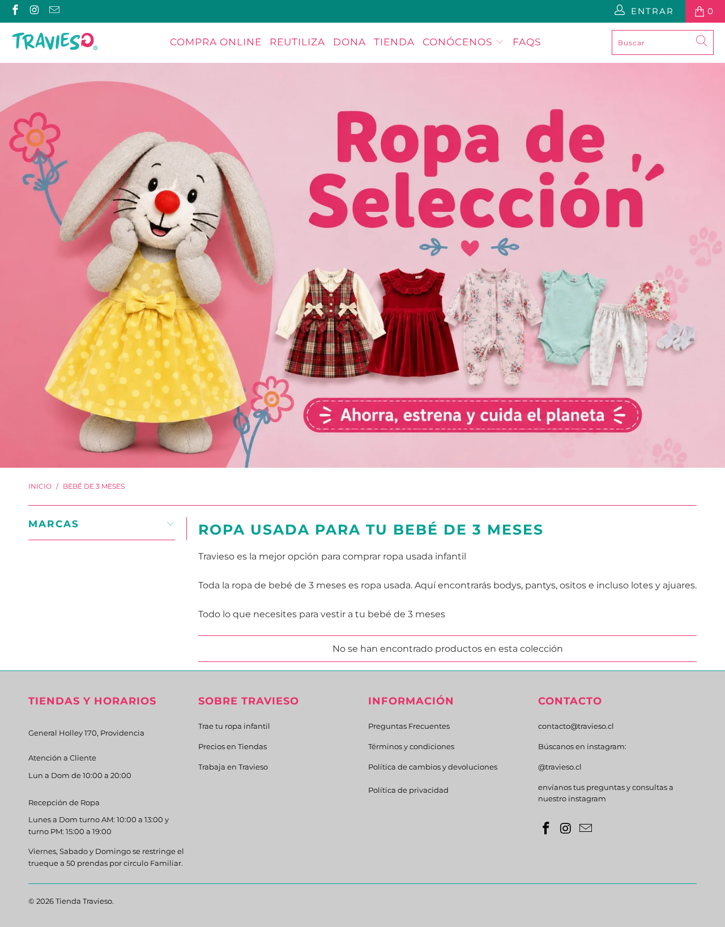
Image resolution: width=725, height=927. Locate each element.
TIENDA (394, 42)
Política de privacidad (408, 789)
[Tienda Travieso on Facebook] (14, 11)
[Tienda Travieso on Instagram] (34, 11)
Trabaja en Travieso (233, 766)
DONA (349, 42)
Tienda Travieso (84, 900)
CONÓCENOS (459, 42)
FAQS (527, 42)
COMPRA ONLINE (216, 42)
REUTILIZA (297, 42)
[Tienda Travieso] (55, 42)
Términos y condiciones (411, 746)
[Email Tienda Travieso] (53, 11)
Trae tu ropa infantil (234, 726)
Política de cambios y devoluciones (432, 766)
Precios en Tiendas (232, 746)
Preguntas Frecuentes (409, 726)
